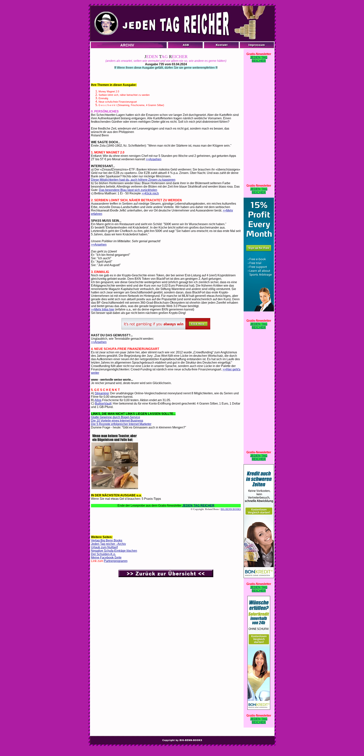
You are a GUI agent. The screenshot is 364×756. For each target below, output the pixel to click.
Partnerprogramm (115, 561)
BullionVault (103, 403)
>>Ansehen (153, 159)
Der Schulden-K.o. (103, 554)
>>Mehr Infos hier (102, 309)
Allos (98, 400)
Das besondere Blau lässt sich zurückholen (128, 190)
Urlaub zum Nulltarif (104, 547)
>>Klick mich (150, 193)
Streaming (102, 393)
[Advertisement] (166, 522)
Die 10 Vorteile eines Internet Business (117, 420)
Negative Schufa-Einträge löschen (114, 550)
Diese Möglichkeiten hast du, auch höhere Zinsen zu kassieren (133, 179)
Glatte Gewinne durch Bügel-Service (115, 417)
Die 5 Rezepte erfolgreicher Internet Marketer (121, 424)
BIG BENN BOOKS (231, 509)
